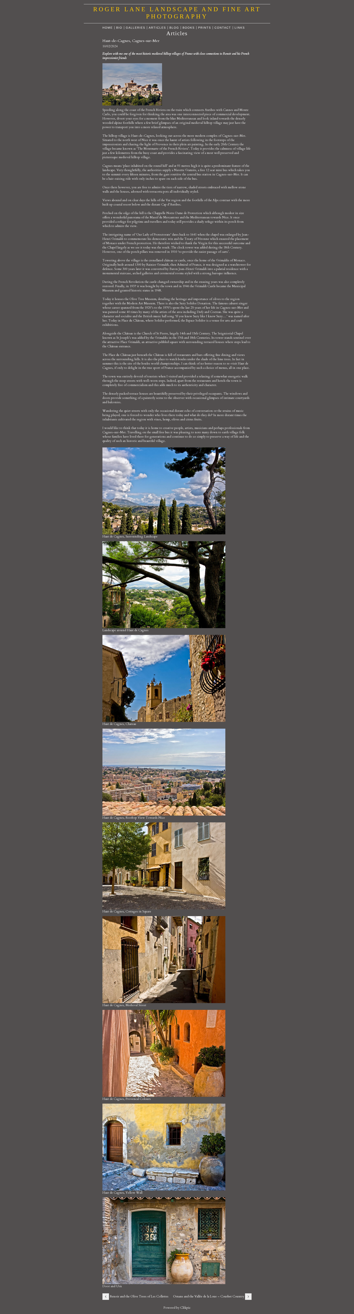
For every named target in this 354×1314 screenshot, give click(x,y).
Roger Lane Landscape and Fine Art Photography (177, 13)
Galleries (135, 27)
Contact (222, 27)
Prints (204, 27)
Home (107, 27)
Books (189, 27)
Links (240, 27)
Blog (174, 27)
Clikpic (185, 1308)
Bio (119, 27)
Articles (157, 27)
